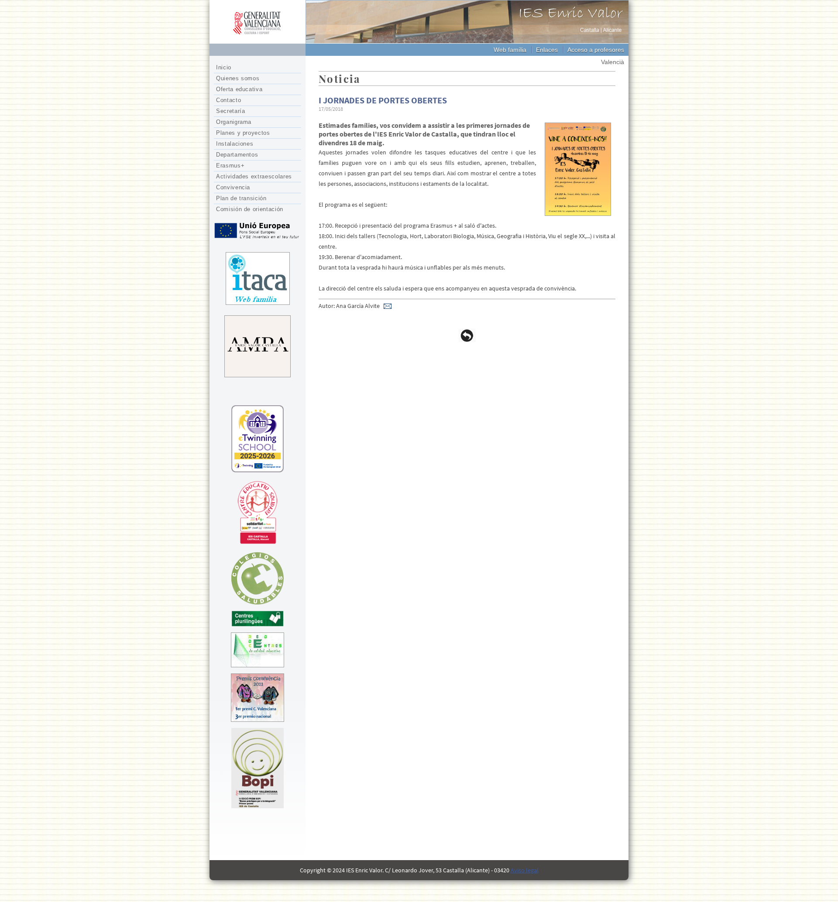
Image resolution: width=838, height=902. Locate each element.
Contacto (228, 100)
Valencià (612, 61)
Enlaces (547, 49)
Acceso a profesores (595, 49)
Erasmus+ (230, 165)
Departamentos (237, 154)
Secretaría (230, 111)
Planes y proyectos (243, 133)
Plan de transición (241, 198)
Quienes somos (237, 78)
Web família (510, 49)
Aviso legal (525, 870)
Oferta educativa (239, 89)
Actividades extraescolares (254, 176)
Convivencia (233, 187)
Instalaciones (234, 143)
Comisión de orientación (249, 209)
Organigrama (233, 122)
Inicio (223, 67)
